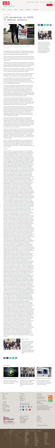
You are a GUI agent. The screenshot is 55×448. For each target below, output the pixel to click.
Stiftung (28, 2)
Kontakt (37, 2)
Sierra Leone (46, 435)
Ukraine (45, 442)
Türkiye (45, 441)
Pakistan (36, 445)
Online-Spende (39, 395)
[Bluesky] (20, 407)
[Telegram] (20, 409)
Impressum (39, 417)
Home (4, 9)
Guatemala (27, 440)
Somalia (45, 436)
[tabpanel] (11, 377)
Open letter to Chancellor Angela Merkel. (27, 352)
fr (45, 2)
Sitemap (38, 420)
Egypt (26, 437)
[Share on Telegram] (13, 358)
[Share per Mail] (16, 358)
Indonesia (26, 442)
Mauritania (36, 437)
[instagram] (26, 407)
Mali (35, 436)
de (40, 2)
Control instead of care (24, 378)
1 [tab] (27, 389)
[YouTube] (30, 409)
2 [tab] (29, 389)
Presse (32, 2)
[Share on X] (7, 358)
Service (10, 9)
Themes (21, 9)
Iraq (25, 445)
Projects (28, 9)
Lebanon (36, 435)
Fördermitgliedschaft (41, 397)
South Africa (46, 437)
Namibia (36, 441)
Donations (36, 9)
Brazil (26, 435)
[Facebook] (23, 407)
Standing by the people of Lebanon (44, 378)
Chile (26, 436)
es (47, 2)
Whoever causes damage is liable (10, 378)
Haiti (26, 441)
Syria (45, 440)
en (42, 2)
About (15, 9)
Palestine (45, 432)
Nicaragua (36, 442)
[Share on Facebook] (4, 358)
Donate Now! (49, 4)
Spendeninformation (40, 398)
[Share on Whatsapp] (10, 358)
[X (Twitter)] (26, 409)
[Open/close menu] (50, 2)
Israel (36, 432)
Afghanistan (27, 432)
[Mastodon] (31, 407)
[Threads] (23, 409)
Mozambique (37, 440)
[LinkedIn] (28, 407)
